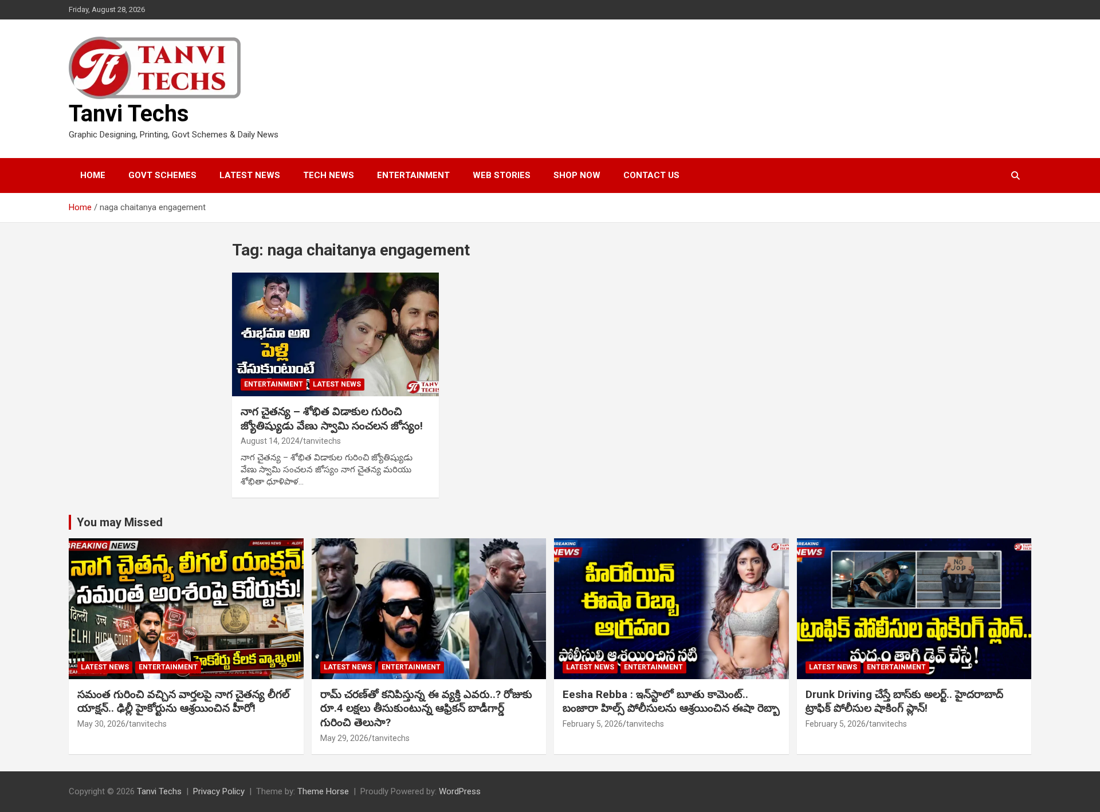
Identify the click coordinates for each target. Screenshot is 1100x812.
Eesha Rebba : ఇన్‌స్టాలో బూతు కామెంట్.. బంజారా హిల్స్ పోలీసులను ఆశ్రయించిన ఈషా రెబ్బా (671, 701)
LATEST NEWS (249, 175)
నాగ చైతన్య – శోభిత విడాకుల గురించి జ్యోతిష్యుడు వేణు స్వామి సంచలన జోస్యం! (332, 418)
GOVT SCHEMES (162, 175)
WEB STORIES (502, 175)
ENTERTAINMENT (413, 175)
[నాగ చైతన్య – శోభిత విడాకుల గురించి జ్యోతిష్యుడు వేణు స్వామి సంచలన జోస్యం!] (335, 334)
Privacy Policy (219, 791)
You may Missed (120, 522)
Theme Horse (323, 791)
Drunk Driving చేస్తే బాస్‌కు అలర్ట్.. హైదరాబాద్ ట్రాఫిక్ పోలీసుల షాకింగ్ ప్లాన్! (904, 701)
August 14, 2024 (270, 441)
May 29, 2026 (344, 738)
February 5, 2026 (593, 723)
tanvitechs (322, 441)
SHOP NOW (576, 175)
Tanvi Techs (129, 113)
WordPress (460, 791)
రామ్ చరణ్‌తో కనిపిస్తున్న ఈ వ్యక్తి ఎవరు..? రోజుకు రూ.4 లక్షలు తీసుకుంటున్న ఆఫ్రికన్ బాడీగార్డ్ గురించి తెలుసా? (426, 708)
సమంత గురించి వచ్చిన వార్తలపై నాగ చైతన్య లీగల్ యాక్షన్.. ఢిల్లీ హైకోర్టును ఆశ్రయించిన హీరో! (183, 701)
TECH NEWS (328, 175)
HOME (92, 175)
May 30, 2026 (101, 723)
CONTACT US (651, 175)
